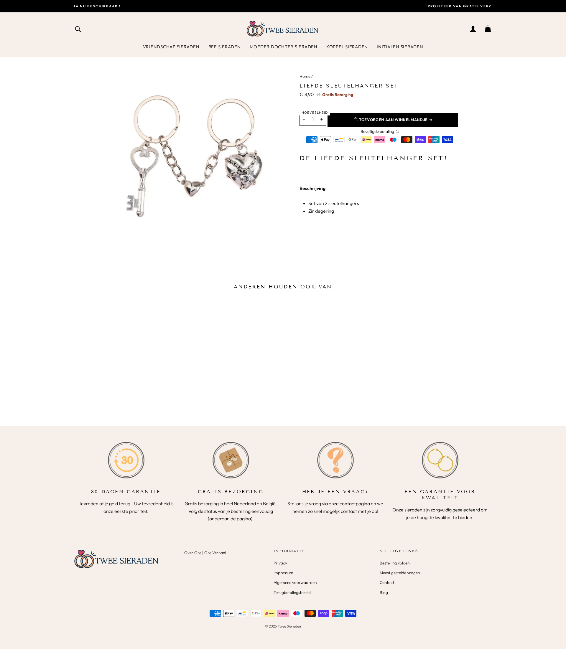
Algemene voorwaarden (295, 582)
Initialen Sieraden (400, 46)
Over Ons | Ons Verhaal (205, 552)
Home (305, 76)
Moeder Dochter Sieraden (283, 46)
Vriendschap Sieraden (171, 46)
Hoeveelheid (315, 112)
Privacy (280, 563)
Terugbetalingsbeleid (292, 592)
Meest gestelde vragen (400, 572)
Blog (384, 592)
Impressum (283, 572)
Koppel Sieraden (347, 46)
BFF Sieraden (224, 46)
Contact (387, 582)
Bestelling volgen (394, 563)
